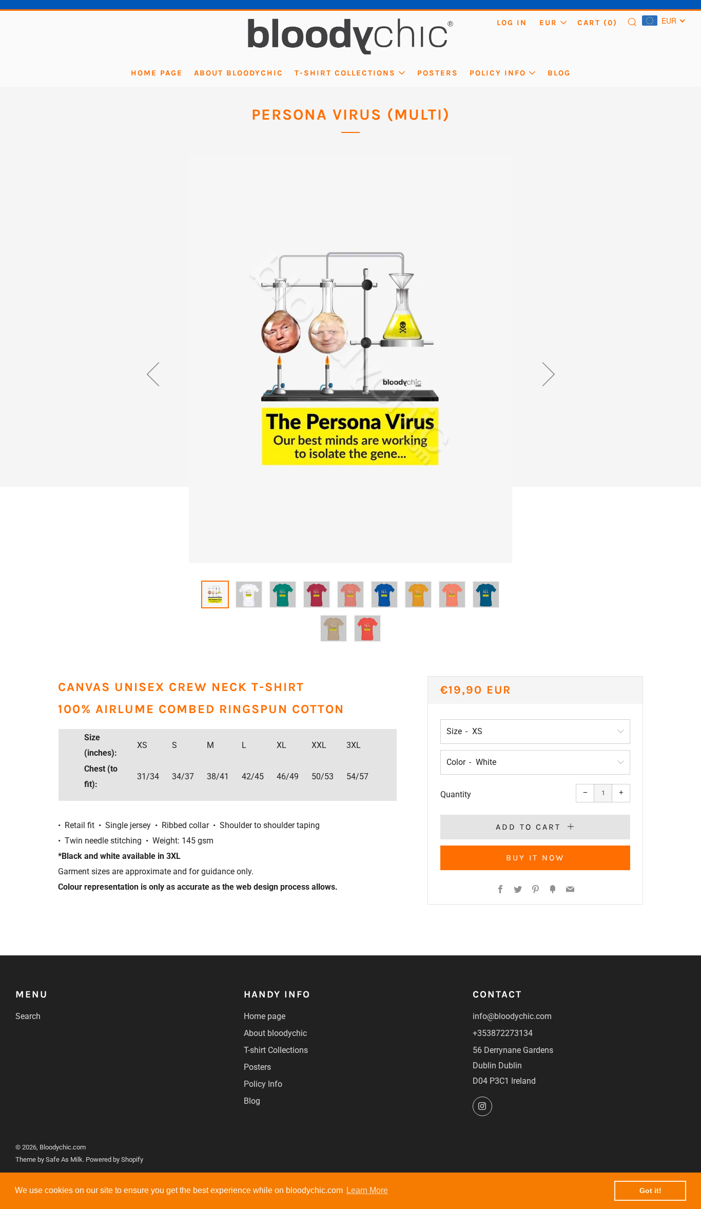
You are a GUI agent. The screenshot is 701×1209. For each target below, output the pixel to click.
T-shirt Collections (345, 73)
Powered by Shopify (114, 1159)
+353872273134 (503, 1033)
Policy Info (498, 73)
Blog (559, 73)
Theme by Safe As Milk (49, 1159)
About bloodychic (238, 73)
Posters (437, 73)
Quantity (455, 794)
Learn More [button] (367, 1190)
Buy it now (535, 857)
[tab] (215, 594)
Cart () (597, 22)
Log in (512, 22)
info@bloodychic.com (512, 1016)
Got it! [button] (650, 1190)
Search (28, 1016)
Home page (157, 73)
